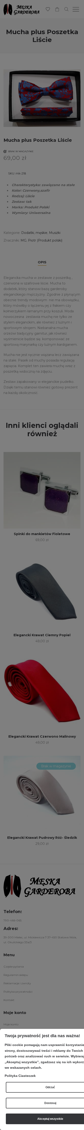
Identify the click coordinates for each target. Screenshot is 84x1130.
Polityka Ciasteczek (20, 1076)
